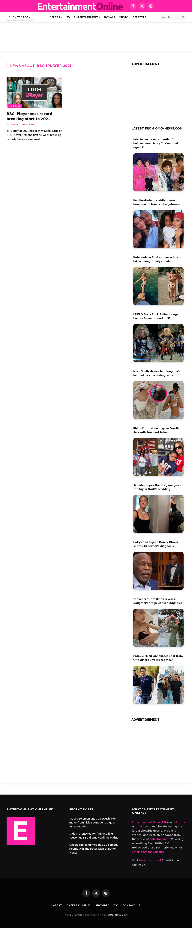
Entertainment (86, 17)
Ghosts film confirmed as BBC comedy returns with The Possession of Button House (93, 848)
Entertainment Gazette (148, 852)
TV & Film (15, 106)
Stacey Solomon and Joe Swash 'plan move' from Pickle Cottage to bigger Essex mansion (92, 822)
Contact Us (131, 905)
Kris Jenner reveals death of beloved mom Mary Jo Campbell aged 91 (155, 143)
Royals (109, 17)
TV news (144, 826)
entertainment (160, 839)
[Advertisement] (96, 37)
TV (68, 17)
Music (123, 17)
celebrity (179, 822)
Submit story (19, 17)
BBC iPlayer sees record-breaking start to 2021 (30, 116)
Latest (56, 905)
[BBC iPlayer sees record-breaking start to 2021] (34, 92)
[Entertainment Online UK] (80, 6)
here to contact (150, 860)
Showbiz (102, 905)
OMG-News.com (117, 914)
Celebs (55, 17)
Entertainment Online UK (149, 822)
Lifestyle (139, 17)
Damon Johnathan (22, 124)
